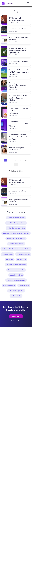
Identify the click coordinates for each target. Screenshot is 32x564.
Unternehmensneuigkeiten (16, 270)
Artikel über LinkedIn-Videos (16, 228)
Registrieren (16, 316)
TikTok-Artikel (21, 259)
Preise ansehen (16, 321)
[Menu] (28, 3)
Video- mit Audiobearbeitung (16, 280)
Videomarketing (24, 285)
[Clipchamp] (7, 3)
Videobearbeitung (9, 285)
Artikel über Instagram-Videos (16, 223)
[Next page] (16, 164)
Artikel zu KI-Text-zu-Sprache (16, 238)
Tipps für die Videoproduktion (16, 264)
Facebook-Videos (7, 254)
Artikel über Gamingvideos (16, 217)
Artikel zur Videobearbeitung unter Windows (16, 249)
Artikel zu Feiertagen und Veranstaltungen (16, 233)
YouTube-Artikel (16, 296)
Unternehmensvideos (16, 275)
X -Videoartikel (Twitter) (16, 291)
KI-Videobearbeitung (23, 254)
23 (26, 160)
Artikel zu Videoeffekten (16, 244)
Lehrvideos (9, 259)
